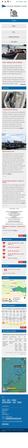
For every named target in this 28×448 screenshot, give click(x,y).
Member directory (14, 37)
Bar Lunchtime (16, 247)
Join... (14, 32)
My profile (14, 41)
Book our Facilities (6, 402)
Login (25, 1)
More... (23, 327)
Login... (14, 26)
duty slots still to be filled (14, 269)
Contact (19, 402)
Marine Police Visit (8, 151)
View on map (5, 424)
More (21, 235)
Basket (21, 1)
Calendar (14, 400)
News (8, 400)
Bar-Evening (15, 251)
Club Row (14, 258)
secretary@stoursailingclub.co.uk (13, 418)
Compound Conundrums (10, 109)
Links (14, 402)
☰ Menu (14, 20)
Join (17, 1)
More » (21, 128)
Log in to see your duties (9, 273)
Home (3, 400)
